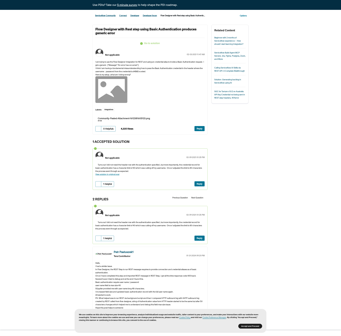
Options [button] (243, 16)
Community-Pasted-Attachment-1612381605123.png (124, 118)
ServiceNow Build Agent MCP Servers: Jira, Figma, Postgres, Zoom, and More (230, 56)
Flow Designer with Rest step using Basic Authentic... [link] (183, 15)
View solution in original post (107, 174)
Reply (199, 128)
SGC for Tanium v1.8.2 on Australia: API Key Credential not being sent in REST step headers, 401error (229, 94)
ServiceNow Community (105, 15)
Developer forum (150, 15)
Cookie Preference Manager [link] (214, 317)
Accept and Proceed (250, 326)
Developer (134, 15)
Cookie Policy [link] (184, 317)
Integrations (108, 109)
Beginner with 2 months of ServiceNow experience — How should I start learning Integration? (228, 40)
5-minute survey (127, 5)
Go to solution (152, 43)
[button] (98, 128)
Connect (123, 15)
